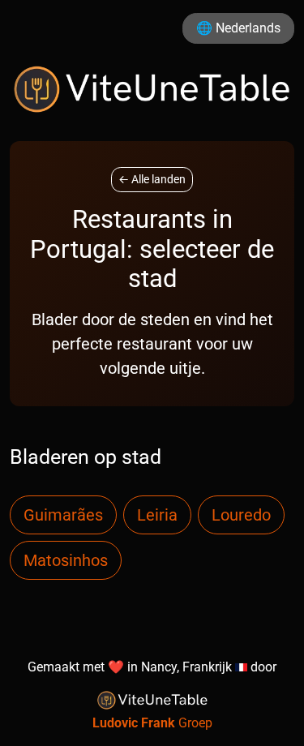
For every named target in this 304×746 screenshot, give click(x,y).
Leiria (157, 515)
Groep (152, 723)
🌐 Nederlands (238, 28)
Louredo (241, 515)
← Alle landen (152, 179)
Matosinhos (66, 560)
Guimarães (63, 515)
